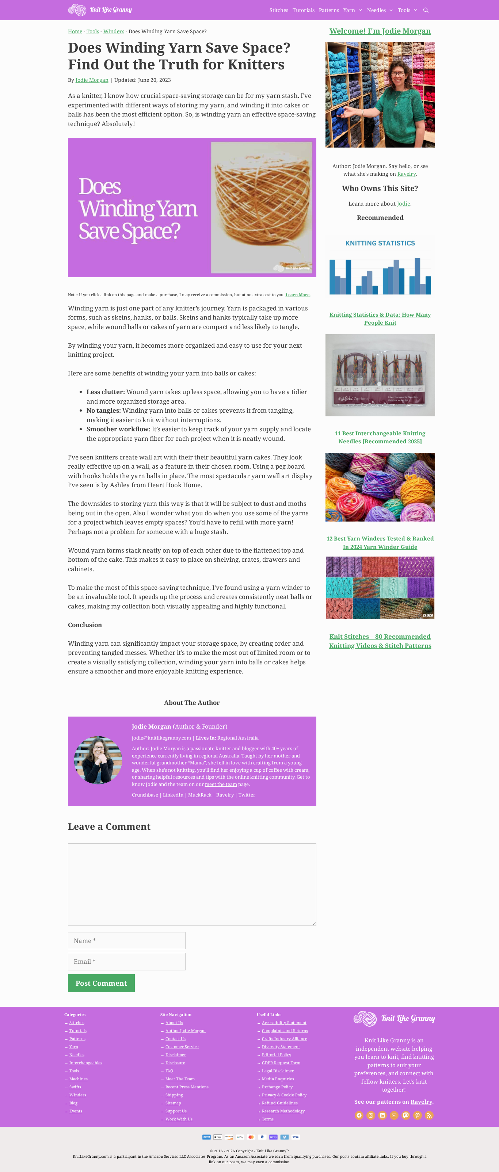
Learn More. (298, 294)
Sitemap (173, 1103)
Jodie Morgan (92, 79)
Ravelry (225, 794)
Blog (73, 1103)
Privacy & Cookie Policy (284, 1094)
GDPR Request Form (281, 1062)
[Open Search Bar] (425, 10)
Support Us (176, 1111)
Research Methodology (283, 1111)
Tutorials (304, 10)
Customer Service (182, 1046)
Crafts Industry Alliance (284, 1038)
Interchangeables (85, 1062)
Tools (404, 10)
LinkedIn (173, 794)
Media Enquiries (278, 1078)
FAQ (169, 1070)
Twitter (247, 794)
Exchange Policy (277, 1086)
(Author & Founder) (180, 726)
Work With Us (179, 1119)
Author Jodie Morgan (185, 1030)
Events (75, 1111)
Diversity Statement (281, 1046)
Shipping (174, 1094)
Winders (113, 31)
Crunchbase (145, 794)
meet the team (221, 784)
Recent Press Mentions (187, 1086)
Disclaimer (175, 1054)
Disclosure (175, 1062)
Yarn (349, 10)
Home (75, 31)
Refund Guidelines (280, 1103)
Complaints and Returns (285, 1030)
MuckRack (200, 794)
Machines (78, 1078)
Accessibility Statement (284, 1022)
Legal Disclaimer (278, 1070)
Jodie (403, 203)
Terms (268, 1119)
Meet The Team (180, 1078)
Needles (376, 10)
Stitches (279, 10)
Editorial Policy (276, 1054)
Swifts (75, 1086)
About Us (174, 1022)
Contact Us (175, 1038)
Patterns (329, 10)
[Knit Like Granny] (100, 10)
